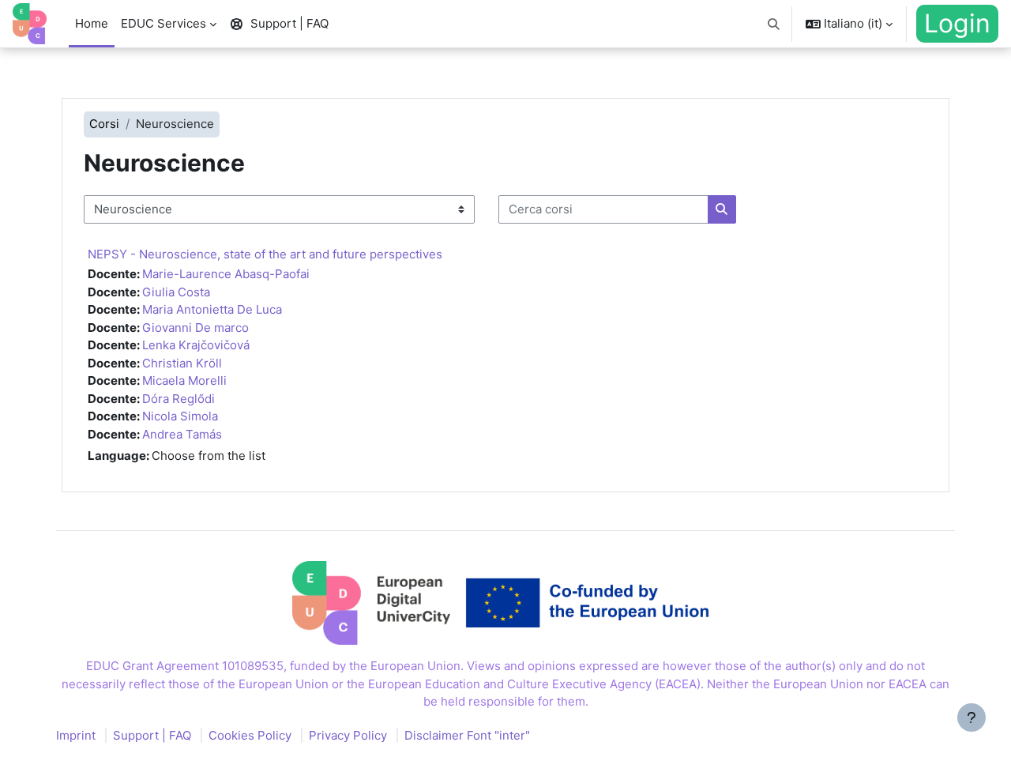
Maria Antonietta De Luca (212, 309)
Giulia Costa (176, 291)
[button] (774, 23)
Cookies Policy (250, 735)
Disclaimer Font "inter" (467, 735)
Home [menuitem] (91, 23)
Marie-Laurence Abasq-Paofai (226, 273)
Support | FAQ (152, 735)
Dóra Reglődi (178, 398)
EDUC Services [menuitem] (163, 23)
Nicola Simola (180, 416)
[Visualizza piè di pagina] (971, 717)
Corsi (104, 123)
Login (957, 23)
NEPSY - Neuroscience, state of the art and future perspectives (265, 254)
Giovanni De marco (195, 327)
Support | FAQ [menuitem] (289, 23)
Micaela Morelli (184, 380)
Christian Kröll (182, 363)
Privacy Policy (348, 735)
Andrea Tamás (182, 434)
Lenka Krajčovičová (196, 344)
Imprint (76, 735)
